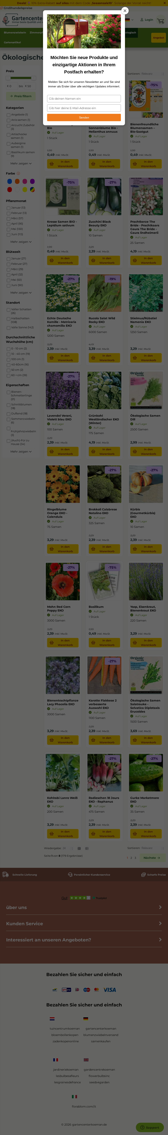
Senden (84, 117)
